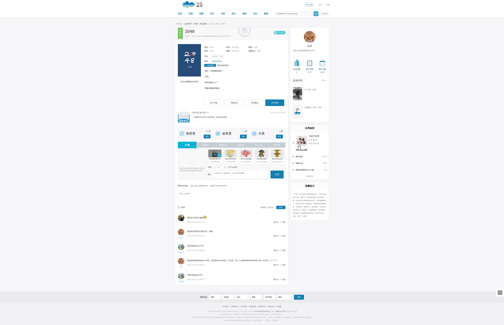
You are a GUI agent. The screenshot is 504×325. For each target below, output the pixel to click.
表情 (183, 207)
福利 (244, 13)
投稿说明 (253, 306)
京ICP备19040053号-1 (262, 311)
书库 (223, 13)
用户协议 (244, 306)
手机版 (279, 306)
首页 (180, 13)
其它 (212, 13)
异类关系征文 (217, 61)
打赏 (277, 174)
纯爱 (201, 13)
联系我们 (235, 306)
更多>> (324, 80)
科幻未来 (203, 24)
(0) (277, 222)
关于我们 (225, 306)
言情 (191, 13)
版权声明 (262, 306)
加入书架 (213, 103)
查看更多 (309, 176)
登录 (320, 5)
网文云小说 (280, 311)
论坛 (255, 13)
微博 (266, 13)
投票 (207, 136)
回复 (283, 222)
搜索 (299, 297)
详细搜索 (324, 14)
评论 (281, 207)
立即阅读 (275, 103)
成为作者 (309, 5)
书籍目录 (234, 103)
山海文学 (188, 24)
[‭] (182, 220)
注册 (327, 5)
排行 (234, 13)
